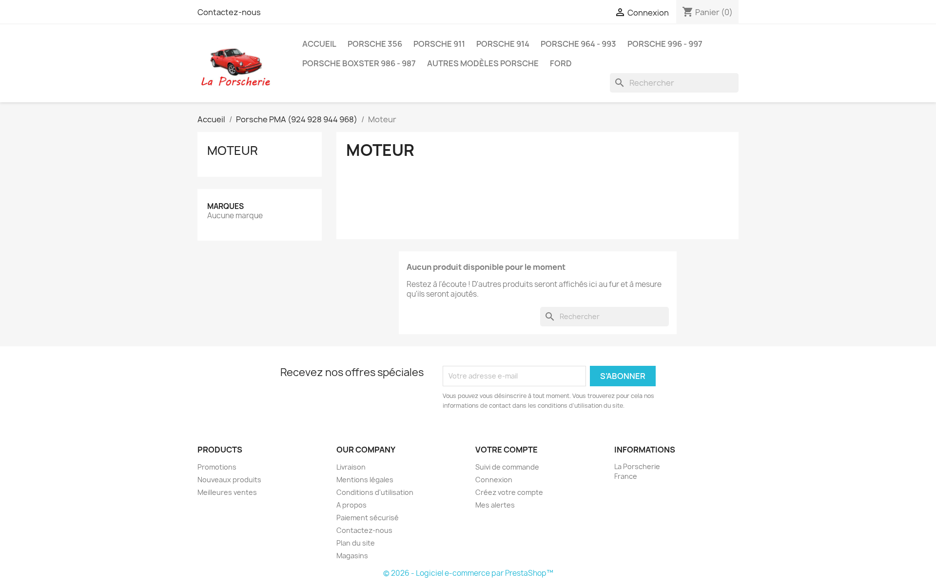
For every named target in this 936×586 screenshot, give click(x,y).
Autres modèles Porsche (483, 63)
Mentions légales (364, 479)
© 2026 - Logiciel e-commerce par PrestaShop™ (468, 573)
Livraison (351, 467)
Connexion (493, 479)
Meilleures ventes (227, 492)
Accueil (319, 43)
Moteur (232, 150)
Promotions (216, 467)
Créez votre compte (509, 492)
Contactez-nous (229, 12)
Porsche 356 (375, 43)
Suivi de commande (507, 467)
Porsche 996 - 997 (664, 43)
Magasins (352, 555)
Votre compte (506, 449)
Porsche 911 (439, 43)
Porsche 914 (502, 43)
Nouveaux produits (229, 479)
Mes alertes (495, 505)
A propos (351, 505)
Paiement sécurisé (367, 517)
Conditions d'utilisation (374, 492)
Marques (225, 206)
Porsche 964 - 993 (578, 43)
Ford (561, 63)
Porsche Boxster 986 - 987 (359, 63)
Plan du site (355, 543)
